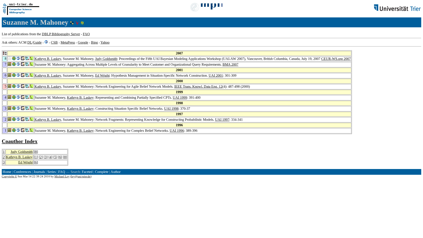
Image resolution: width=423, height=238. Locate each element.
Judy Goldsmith (106, 59)
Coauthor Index (19, 141)
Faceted (87, 172)
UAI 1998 (171, 108)
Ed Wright (102, 75)
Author (116, 172)
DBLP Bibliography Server (61, 34)
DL (29, 42)
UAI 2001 (216, 75)
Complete (101, 172)
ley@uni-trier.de (81, 176)
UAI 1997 (222, 119)
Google (83, 42)
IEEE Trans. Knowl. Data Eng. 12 (198, 86)
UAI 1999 (180, 97)
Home (7, 172)
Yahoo (104, 42)
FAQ (86, 34)
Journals (39, 172)
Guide (37, 42)
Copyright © (9, 176)
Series (51, 172)
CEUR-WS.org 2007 (336, 59)
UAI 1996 (177, 130)
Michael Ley (62, 176)
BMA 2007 (230, 64)
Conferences (22, 172)
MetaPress (68, 42)
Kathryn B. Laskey (48, 59)
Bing (94, 42)
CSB (54, 42)
